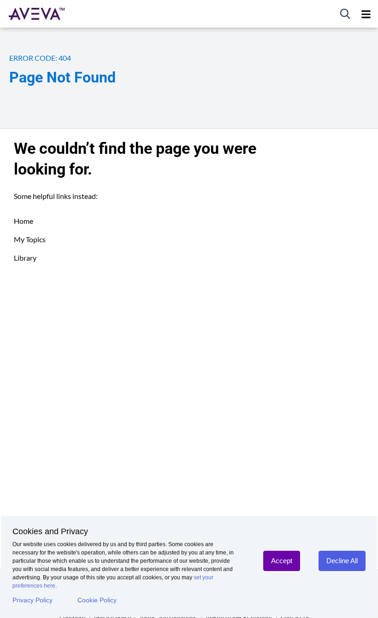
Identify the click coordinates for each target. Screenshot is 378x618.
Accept (281, 561)
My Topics (30, 239)
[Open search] (345, 13)
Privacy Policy (32, 600)
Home (23, 220)
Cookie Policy (97, 600)
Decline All (342, 561)
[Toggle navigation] (366, 14)
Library (25, 257)
